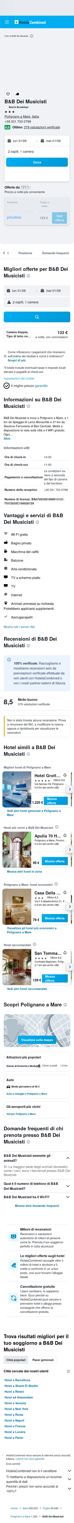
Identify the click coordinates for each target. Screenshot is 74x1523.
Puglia (46, 1508)
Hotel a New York (16, 1409)
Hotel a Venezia (15, 1403)
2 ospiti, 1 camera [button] (21, 151)
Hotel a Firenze (15, 1426)
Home (14, 1508)
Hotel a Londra (15, 1432)
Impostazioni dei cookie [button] (19, 378)
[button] (7, 22)
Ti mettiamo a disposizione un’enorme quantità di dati (34, 1479)
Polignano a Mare (20, 1516)
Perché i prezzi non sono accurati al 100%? (32, 1488)
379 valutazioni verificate (42, 127)
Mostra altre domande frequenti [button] (37, 1206)
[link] (37, 813)
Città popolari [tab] (15, 1360)
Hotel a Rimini (14, 1391)
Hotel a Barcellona (17, 1380)
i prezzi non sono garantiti (29, 1458)
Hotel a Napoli (14, 1420)
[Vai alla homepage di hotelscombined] (30, 22)
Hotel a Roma (14, 1414)
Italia (25, 1508)
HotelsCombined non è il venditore (31, 1470)
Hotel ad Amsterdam (19, 1397)
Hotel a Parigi (14, 1438)
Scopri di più (17, 360)
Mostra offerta (52, 801)
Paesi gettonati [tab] (43, 1360)
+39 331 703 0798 (18, 121)
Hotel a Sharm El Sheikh (21, 1386)
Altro (7, 438)
